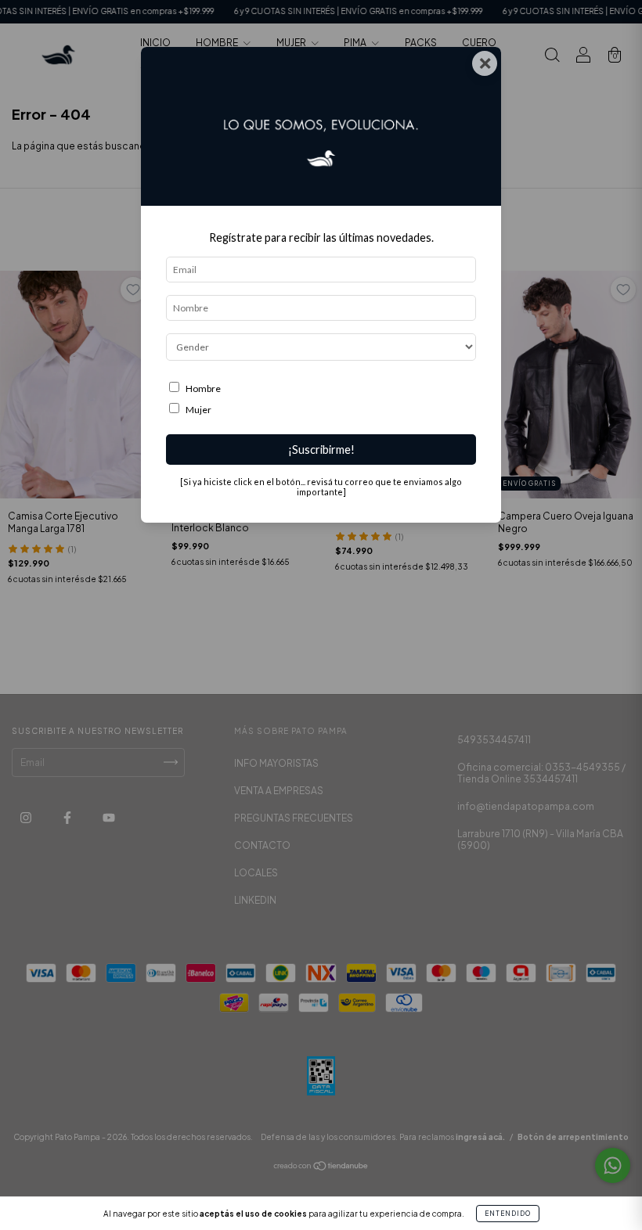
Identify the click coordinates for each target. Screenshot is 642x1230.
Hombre (203, 388)
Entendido (508, 1213)
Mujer (198, 409)
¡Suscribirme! (321, 449)
